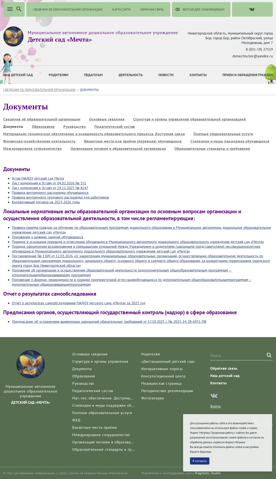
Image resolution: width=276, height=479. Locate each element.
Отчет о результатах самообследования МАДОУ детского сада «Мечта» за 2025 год (78, 303)
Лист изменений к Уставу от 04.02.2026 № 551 (49, 183)
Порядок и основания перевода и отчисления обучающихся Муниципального (73, 241)
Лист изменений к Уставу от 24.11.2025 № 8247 (50, 187)
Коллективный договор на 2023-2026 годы (46, 202)
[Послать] (269, 355)
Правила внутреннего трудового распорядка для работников (60, 197)
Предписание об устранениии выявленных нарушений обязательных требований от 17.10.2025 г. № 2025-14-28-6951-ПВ (109, 321)
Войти (215, 406)
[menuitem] (58, 75)
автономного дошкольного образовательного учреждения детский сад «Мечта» (199, 241)
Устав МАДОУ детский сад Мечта (38, 178)
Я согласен (200, 461)
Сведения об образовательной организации (39, 90)
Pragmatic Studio (208, 473)
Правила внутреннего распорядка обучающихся (50, 192)
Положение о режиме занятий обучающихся (47, 237)
